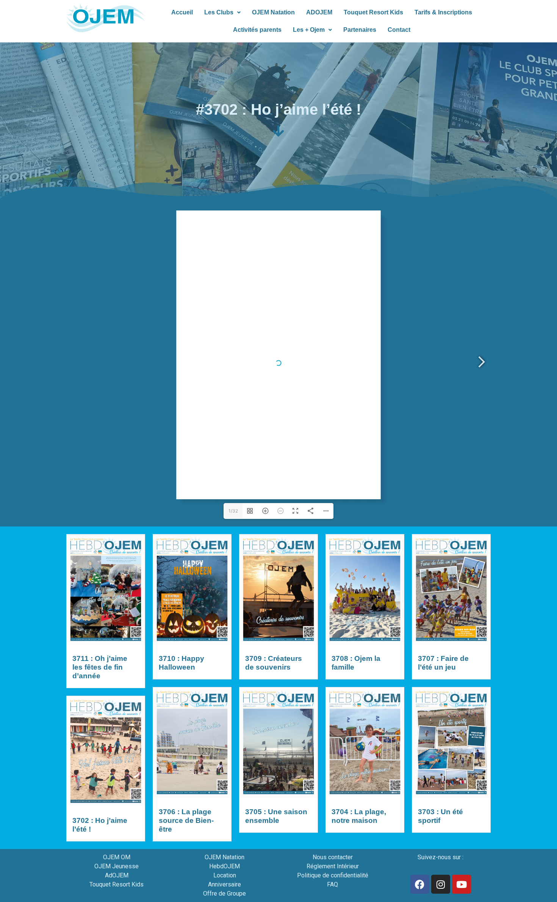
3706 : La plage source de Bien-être (186, 820)
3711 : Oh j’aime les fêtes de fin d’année (99, 667)
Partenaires (359, 29)
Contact (399, 29)
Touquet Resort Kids (373, 12)
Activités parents (257, 29)
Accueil (182, 12)
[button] (222, 12)
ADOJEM (319, 12)
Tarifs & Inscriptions (443, 12)
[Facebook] (419, 884)
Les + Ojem (309, 29)
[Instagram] (440, 884)
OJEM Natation (273, 12)
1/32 (233, 511)
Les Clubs (218, 12)
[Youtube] (461, 884)
